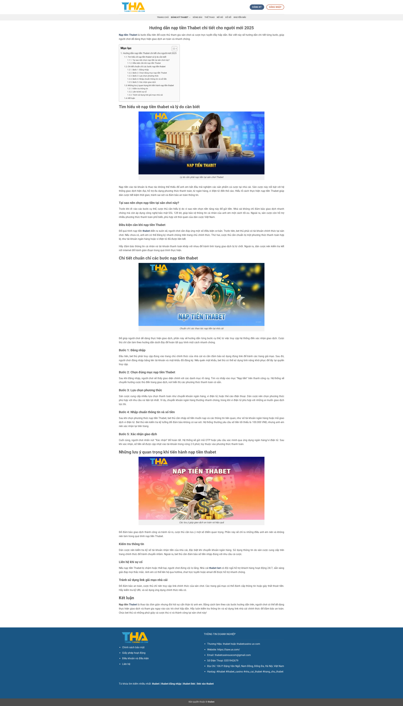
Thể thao (209, 17)
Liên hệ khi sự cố (139, 92)
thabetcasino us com (248, 643)
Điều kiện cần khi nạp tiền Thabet (147, 63)
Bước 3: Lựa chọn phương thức (145, 76)
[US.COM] (133, 7)
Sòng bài (197, 17)
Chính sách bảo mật (133, 647)
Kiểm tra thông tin (140, 89)
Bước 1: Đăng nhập (141, 70)
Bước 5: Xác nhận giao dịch (144, 82)
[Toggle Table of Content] (172, 48)
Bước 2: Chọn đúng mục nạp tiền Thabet (150, 73)
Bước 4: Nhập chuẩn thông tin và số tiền (150, 79)
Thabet (133, 604)
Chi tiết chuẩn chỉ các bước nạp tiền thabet (146, 66)
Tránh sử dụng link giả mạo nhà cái (148, 95)
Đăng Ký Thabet (179, 17)
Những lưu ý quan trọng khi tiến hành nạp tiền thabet (151, 85)
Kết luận (131, 98)
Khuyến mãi (240, 17)
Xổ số (228, 17)
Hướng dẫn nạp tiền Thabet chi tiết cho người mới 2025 (149, 53)
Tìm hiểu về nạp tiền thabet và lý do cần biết (147, 57)
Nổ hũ (220, 17)
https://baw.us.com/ (228, 649)
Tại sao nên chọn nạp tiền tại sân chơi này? (151, 60)
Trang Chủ (163, 17)
